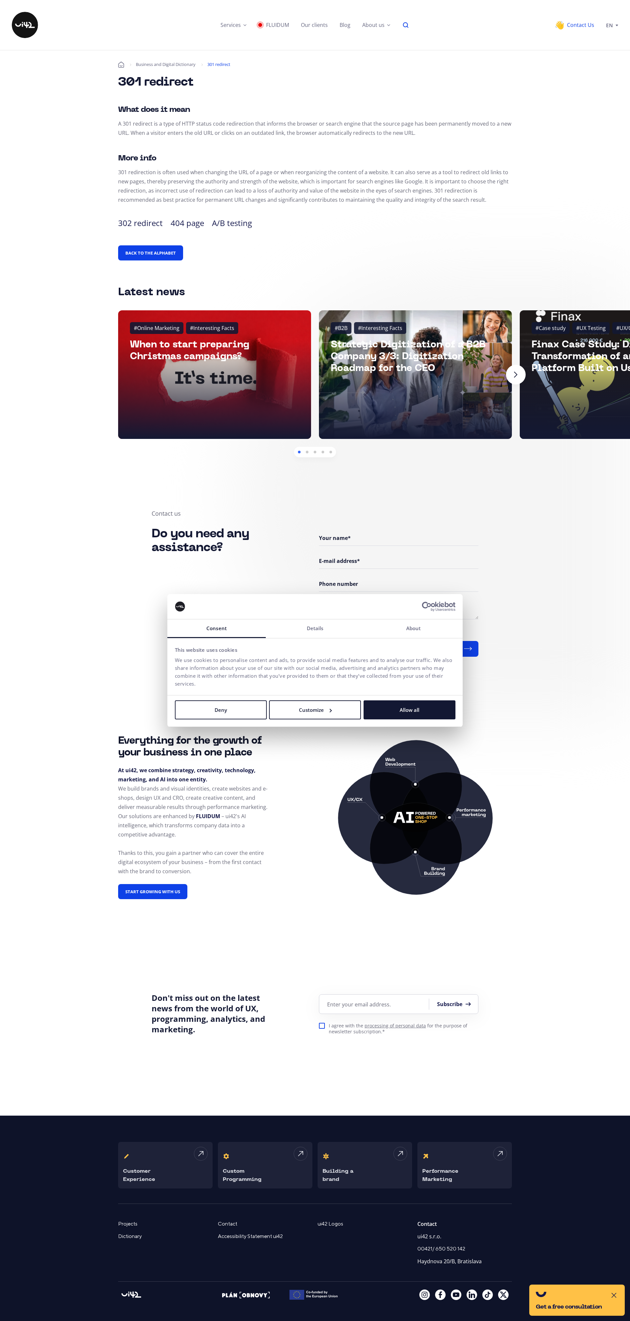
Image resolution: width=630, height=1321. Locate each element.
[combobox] (612, 25)
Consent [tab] (216, 628)
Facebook (440, 1295)
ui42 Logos (330, 1224)
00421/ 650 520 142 (441, 1249)
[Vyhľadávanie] (406, 25)
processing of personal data (395, 1025)
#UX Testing (591, 328)
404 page (187, 222)
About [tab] (413, 628)
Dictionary (130, 1236)
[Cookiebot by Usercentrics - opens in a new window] (426, 606)
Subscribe (449, 1004)
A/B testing (232, 222)
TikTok (487, 1295)
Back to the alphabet (150, 253)
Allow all (409, 710)
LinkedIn (472, 1295)
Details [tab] (315, 628)
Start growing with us (152, 892)
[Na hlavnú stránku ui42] (25, 25)
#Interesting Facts (212, 328)
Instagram (424, 1295)
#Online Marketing (156, 328)
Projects (127, 1224)
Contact (227, 1224)
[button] (233, 25)
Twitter (503, 1295)
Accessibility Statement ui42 (250, 1236)
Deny (221, 710)
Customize (311, 710)
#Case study (551, 328)
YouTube (456, 1295)
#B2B (341, 328)
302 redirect (140, 222)
